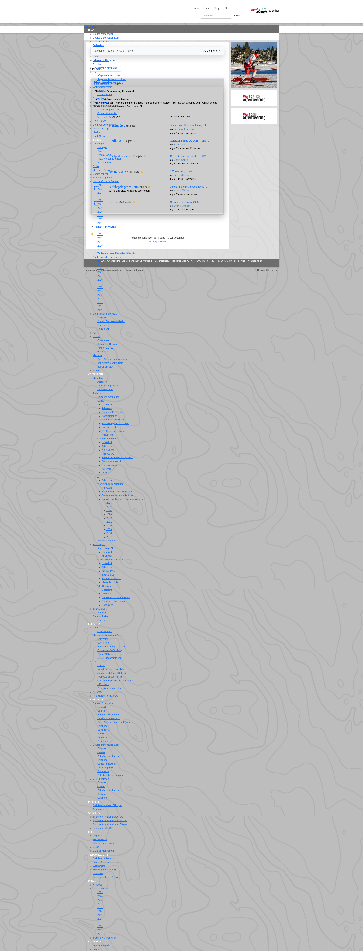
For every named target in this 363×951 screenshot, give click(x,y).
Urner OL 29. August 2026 (184, 202)
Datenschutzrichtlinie (111, 270)
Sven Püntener (182, 205)
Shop (217, 8)
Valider (236, 15)
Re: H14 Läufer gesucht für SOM (188, 156)
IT (233, 8)
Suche (110, 50)
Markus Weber (181, 190)
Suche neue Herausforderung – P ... (189, 125)
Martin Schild (181, 159)
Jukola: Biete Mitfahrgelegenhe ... (188, 186)
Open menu (90, 26)
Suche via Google (134, 270)
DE (226, 8)
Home (196, 8)
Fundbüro (114, 141)
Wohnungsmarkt (118, 171)
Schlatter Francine (184, 129)
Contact (206, 8)
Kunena (163, 241)
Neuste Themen (125, 50)
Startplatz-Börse (119, 156)
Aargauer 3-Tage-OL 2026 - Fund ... (189, 140)
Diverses (114, 202)
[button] (92, 30)
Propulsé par (154, 241)
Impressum (91, 270)
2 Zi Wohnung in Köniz (182, 171)
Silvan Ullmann (182, 175)
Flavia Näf (179, 144)
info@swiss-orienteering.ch (248, 260)
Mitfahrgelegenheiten (122, 187)
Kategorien (99, 50)
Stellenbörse (116, 125)
